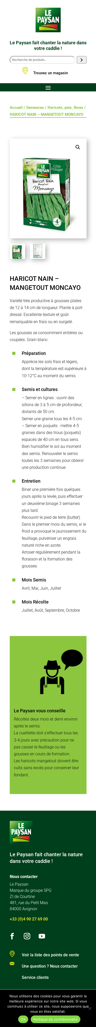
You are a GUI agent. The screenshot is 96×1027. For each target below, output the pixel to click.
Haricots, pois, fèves (65, 107)
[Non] (89, 1008)
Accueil (16, 107)
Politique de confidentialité (55, 1019)
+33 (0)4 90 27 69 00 (29, 919)
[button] (77, 147)
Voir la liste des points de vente (50, 954)
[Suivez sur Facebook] (12, 936)
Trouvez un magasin (50, 73)
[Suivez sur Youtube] (42, 936)
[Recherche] (81, 59)
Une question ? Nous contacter (50, 966)
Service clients (35, 977)
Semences (35, 107)
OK (23, 1019)
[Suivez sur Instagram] (27, 936)
